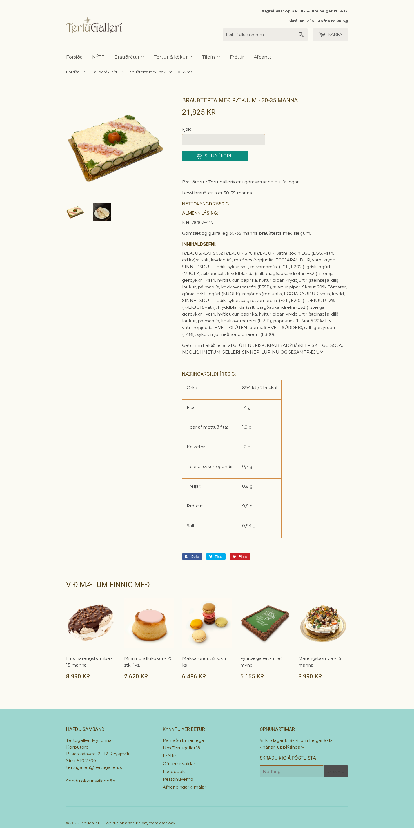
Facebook (174, 771)
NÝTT (98, 57)
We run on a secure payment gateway (140, 823)
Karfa (334, 34)
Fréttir (237, 57)
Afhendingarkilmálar (184, 787)
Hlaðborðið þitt (103, 72)
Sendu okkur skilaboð (89, 780)
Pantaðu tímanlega (183, 740)
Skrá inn (296, 21)
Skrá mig (335, 771)
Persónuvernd (178, 779)
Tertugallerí (90, 823)
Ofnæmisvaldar (179, 763)
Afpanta (263, 57)
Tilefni (209, 57)
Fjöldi (187, 129)
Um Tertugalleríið (181, 748)
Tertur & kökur (171, 57)
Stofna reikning (332, 21)
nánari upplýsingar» (283, 747)
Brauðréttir (127, 57)
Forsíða (74, 57)
